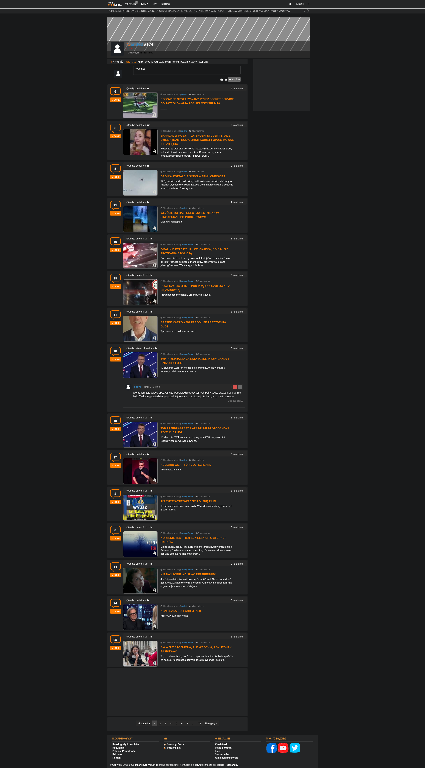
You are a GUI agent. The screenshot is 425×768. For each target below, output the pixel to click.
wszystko (131, 61)
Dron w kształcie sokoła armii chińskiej (193, 176)
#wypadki (210, 10)
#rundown (129, 10)
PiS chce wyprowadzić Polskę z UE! (188, 501)
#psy (266, 10)
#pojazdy (174, 10)
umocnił (149, 61)
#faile (200, 10)
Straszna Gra (222, 754)
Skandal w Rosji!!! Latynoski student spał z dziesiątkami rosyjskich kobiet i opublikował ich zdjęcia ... (197, 140)
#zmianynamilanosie (226, 757)
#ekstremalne (146, 10)
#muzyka (284, 10)
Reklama (117, 754)
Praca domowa (223, 747)
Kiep (217, 751)
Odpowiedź (234, 400)
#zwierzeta (188, 10)
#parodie (243, 10)
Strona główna (175, 744)
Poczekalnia (131, 3)
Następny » (211, 723)
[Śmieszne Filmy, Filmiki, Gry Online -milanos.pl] (115, 4)
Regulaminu (231, 764)
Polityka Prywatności (124, 751)
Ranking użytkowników (125, 744)
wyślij (235, 79)
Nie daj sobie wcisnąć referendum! (188, 574)
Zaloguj (300, 4)
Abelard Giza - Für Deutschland (186, 464)
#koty (274, 10)
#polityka (256, 10)
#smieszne (115, 10)
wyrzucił (159, 61)
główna (193, 61)
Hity (155, 4)
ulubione (203, 61)
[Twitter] (295, 747)
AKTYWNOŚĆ (117, 61)
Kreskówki (221, 744)
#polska (161, 10)
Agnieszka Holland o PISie (181, 611)
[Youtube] (283, 747)
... (193, 723)
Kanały (144, 4)
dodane (184, 61)
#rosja (232, 10)
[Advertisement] (177, 692)
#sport (222, 10)
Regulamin (118, 747)
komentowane (172, 61)
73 (199, 723)
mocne (116, 99)
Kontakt (116, 757)
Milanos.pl (141, 764)
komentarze (198, 94)
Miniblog (166, 4)
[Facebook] (271, 747)
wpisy (140, 61)
